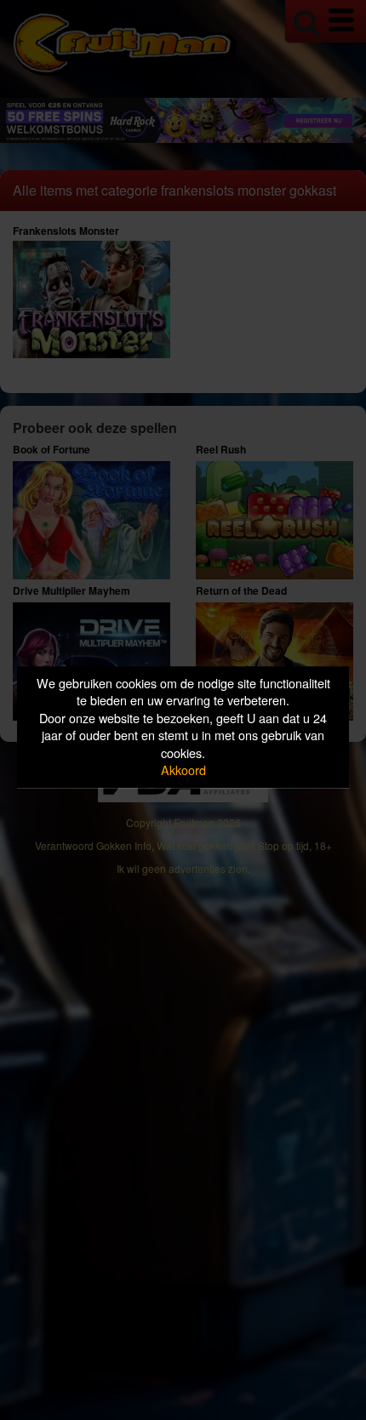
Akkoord (183, 770)
